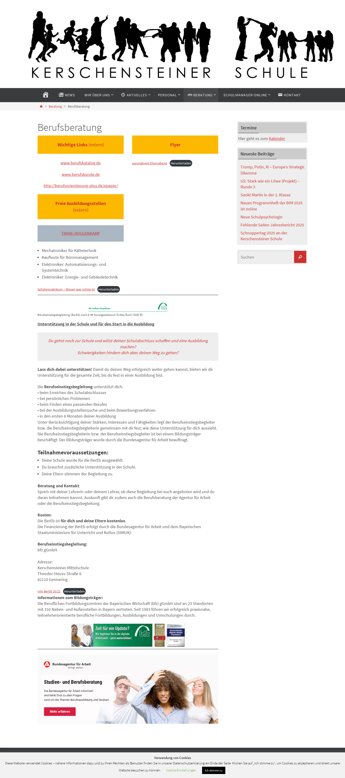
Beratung (55, 106)
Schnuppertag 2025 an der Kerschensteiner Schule (264, 235)
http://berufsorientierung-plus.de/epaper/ (81, 185)
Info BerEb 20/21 (49, 591)
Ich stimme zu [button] (213, 770)
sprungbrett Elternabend (149, 163)
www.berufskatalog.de (81, 163)
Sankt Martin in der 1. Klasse (266, 194)
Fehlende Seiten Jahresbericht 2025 (272, 225)
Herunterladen (181, 163)
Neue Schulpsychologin (262, 217)
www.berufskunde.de (81, 174)
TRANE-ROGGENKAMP (80, 233)
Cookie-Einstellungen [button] (181, 770)
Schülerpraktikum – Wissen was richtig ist (66, 289)
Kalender (277, 138)
